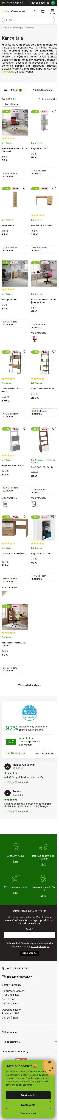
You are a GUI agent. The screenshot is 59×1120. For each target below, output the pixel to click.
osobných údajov (40, 946)
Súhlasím (28, 1095)
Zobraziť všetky (44, 753)
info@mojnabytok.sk (19, 976)
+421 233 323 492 (39, 3)
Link (15, 861)
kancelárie (8, 71)
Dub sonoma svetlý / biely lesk (5, 593)
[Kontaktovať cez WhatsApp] (53, 3)
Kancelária (10, 104)
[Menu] (52, 11)
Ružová (34, 339)
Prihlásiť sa (29, 953)
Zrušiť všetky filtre (48, 99)
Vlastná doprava (14, 2)
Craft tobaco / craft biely (34, 504)
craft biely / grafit (5, 504)
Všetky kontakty (11, 984)
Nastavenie (28, 1104)
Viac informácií (28, 1113)
